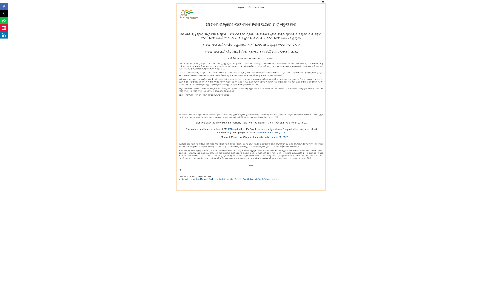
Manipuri (204, 179)
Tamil (260, 179)
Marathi (230, 179)
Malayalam (276, 179)
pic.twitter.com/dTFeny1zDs (271, 132)
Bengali (238, 179)
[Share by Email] (4, 27)
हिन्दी (224, 179)
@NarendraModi (236, 129)
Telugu (267, 179)
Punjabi (246, 179)
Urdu (219, 179)
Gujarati (253, 179)
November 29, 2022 (277, 137)
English (212, 179)
